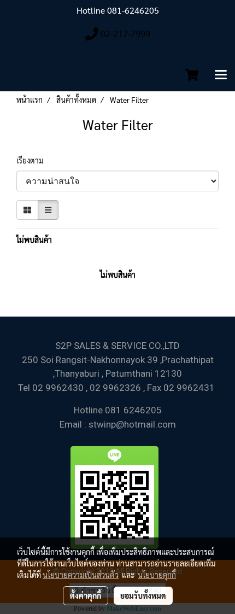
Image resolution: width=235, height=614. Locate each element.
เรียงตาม (32, 160)
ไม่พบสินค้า (34, 239)
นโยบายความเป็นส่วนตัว (81, 575)
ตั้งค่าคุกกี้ (85, 595)
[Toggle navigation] (221, 75)
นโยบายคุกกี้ (157, 575)
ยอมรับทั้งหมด (143, 595)
